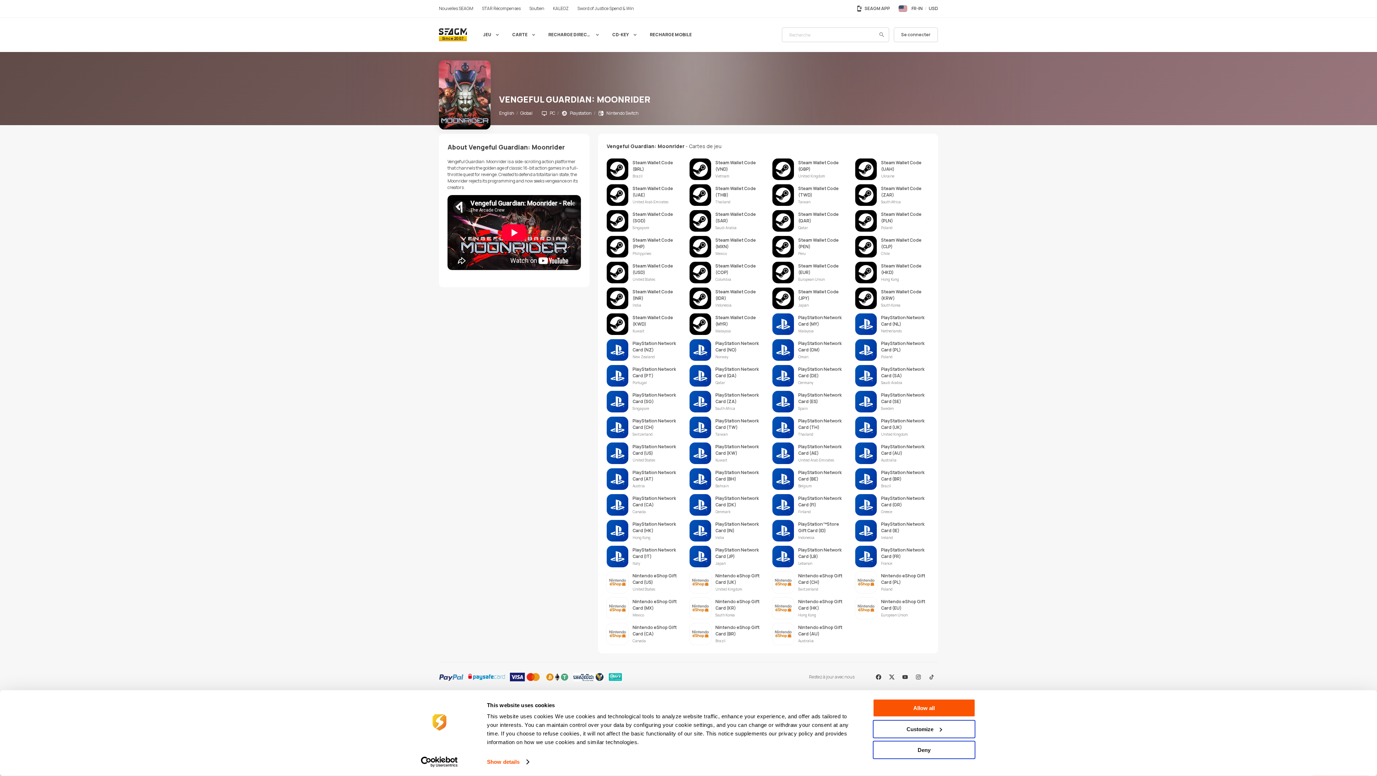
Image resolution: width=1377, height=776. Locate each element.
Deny (924, 750)
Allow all (924, 708)
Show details (503, 762)
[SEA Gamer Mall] (453, 34)
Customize (920, 729)
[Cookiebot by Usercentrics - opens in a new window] (439, 762)
